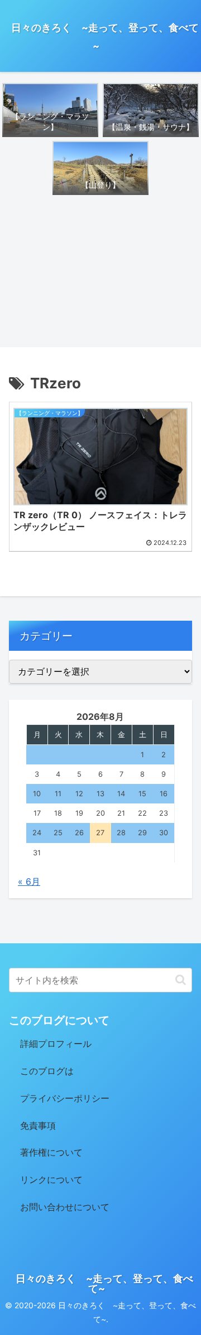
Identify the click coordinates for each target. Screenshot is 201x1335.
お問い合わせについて (64, 1206)
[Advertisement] (100, 271)
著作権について (51, 1152)
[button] (180, 979)
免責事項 (38, 1125)
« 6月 (29, 881)
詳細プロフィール (56, 1043)
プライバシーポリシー (64, 1098)
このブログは (47, 1070)
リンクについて (51, 1179)
